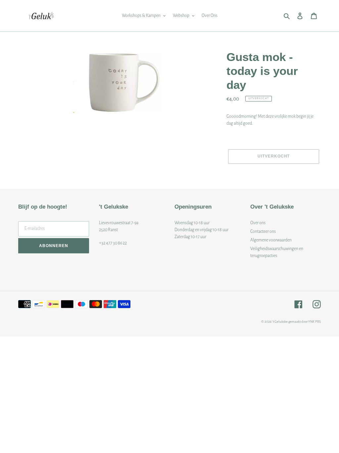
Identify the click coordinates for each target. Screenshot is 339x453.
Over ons (258, 223)
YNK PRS (314, 321)
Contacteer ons (263, 231)
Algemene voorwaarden (271, 240)
